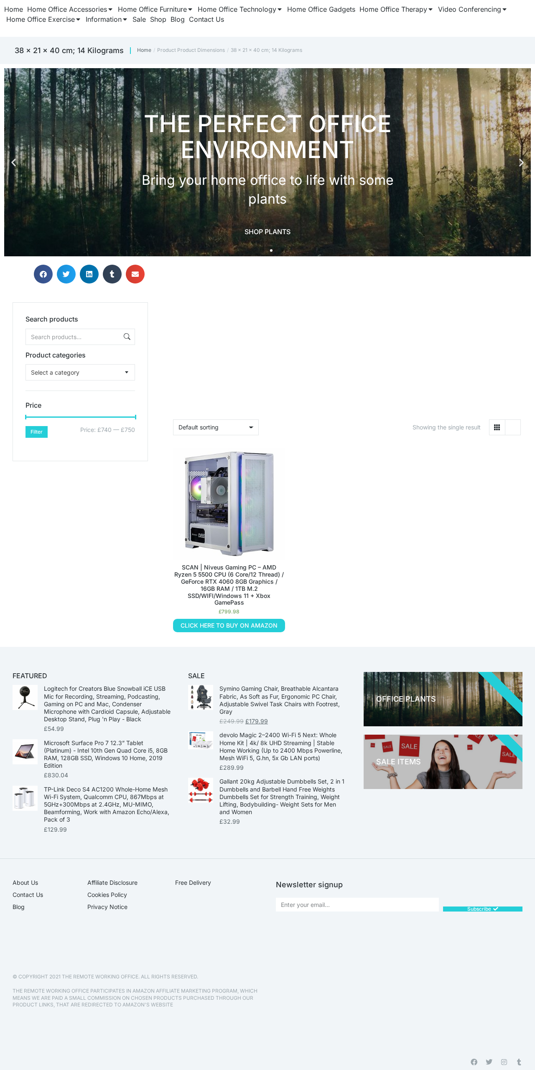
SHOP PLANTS (267, 231)
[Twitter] (489, 1062)
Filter (37, 432)
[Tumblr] (519, 1062)
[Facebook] (474, 1062)
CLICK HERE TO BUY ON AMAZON (229, 625)
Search (126, 337)
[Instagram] (504, 1062)
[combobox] (80, 372)
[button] (13, 162)
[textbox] (55, 372)
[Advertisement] (80, 513)
